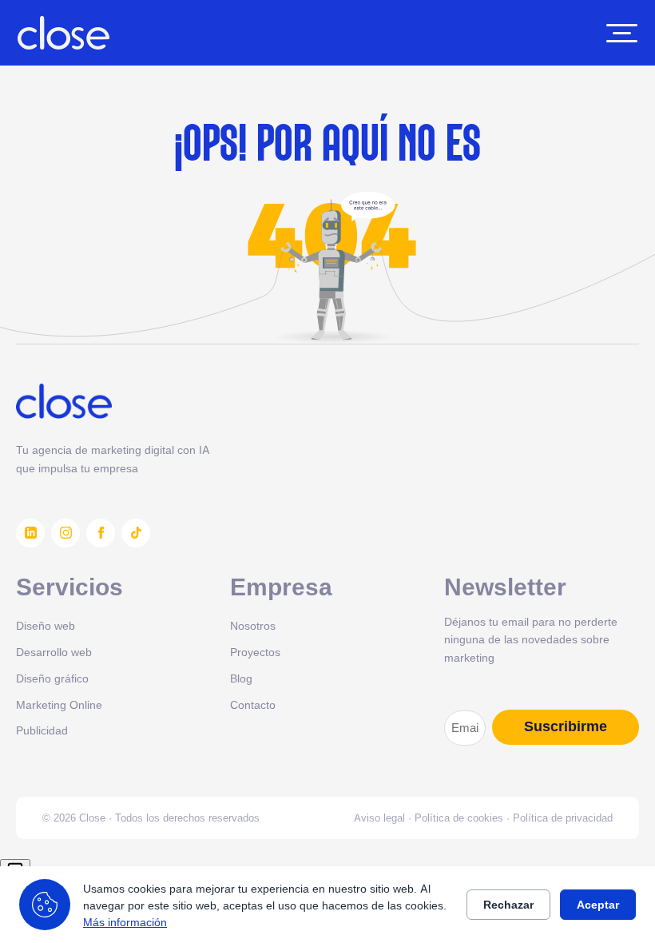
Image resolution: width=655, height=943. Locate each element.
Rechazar (508, 904)
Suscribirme (565, 726)
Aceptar (598, 904)
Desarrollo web (54, 652)
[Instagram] (65, 533)
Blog (241, 678)
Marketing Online (59, 704)
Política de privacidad (563, 817)
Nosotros (253, 625)
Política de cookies (459, 817)
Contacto (253, 704)
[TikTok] (135, 533)
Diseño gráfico (52, 678)
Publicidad (42, 730)
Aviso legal (379, 817)
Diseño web (45, 625)
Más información (125, 922)
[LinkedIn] (30, 533)
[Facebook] (100, 533)
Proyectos (255, 652)
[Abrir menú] (621, 33)
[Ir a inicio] (63, 33)
